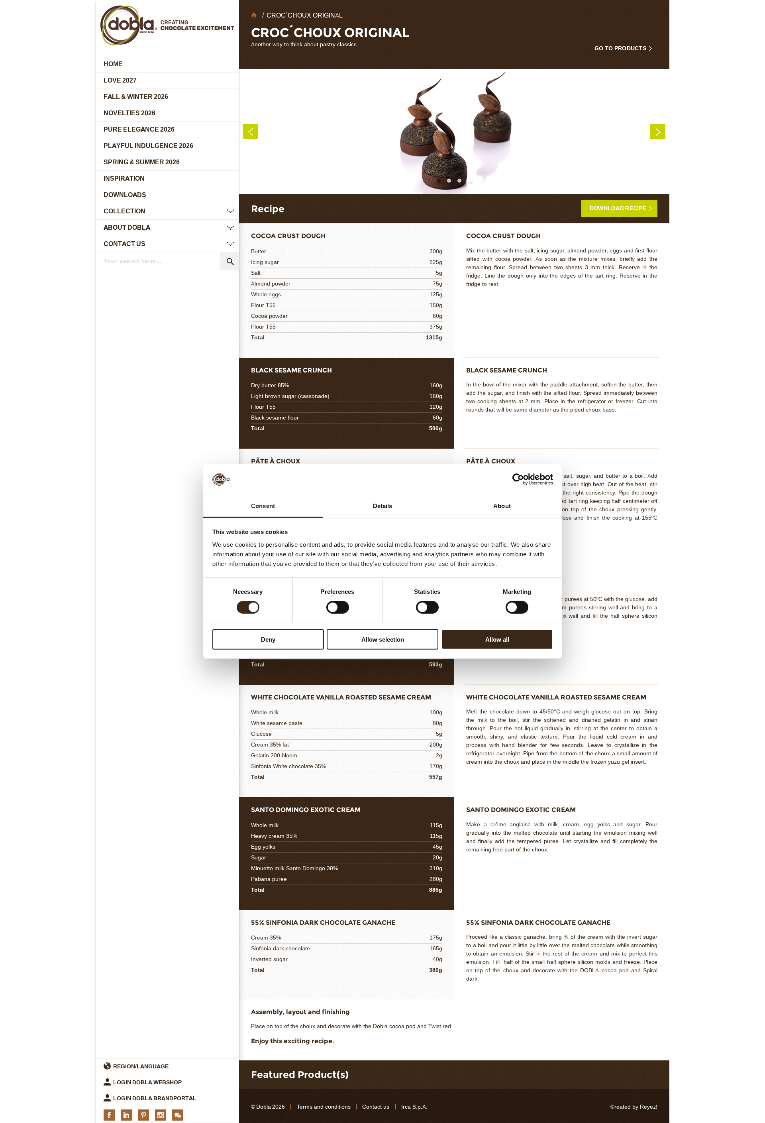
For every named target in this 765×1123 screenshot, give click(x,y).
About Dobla (127, 227)
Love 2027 (120, 80)
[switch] (337, 607)
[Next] (657, 131)
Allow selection (382, 639)
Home (113, 64)
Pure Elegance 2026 (139, 129)
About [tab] (502, 505)
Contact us (124, 244)
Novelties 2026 (129, 113)
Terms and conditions (324, 1106)
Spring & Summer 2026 (142, 162)
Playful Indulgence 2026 (148, 146)
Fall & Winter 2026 (136, 96)
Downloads (125, 195)
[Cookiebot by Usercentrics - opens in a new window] (518, 479)
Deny (268, 639)
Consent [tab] (263, 505)
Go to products (620, 48)
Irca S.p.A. (414, 1106)
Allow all (497, 639)
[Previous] (250, 131)
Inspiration (124, 178)
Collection (124, 211)
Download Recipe (618, 208)
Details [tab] (382, 505)
